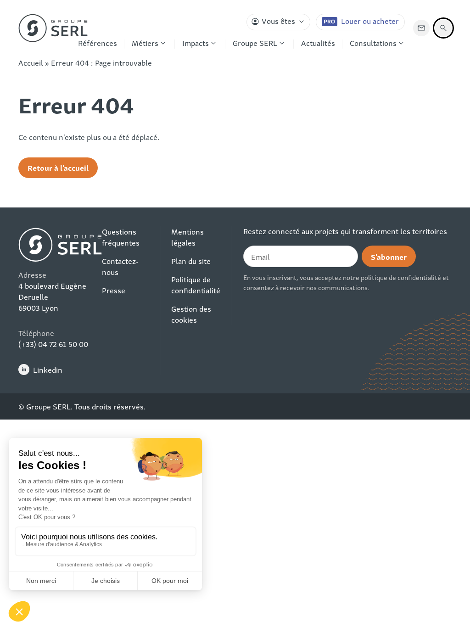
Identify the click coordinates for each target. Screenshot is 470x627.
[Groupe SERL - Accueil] (53, 28)
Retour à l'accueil (58, 167)
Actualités (318, 43)
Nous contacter (421, 28)
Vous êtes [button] (278, 21)
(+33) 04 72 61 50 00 (53, 344)
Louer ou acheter (370, 21)
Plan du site (191, 261)
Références (97, 43)
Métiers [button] (145, 43)
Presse (113, 290)
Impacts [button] (195, 43)
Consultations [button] (373, 43)
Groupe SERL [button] (255, 43)
